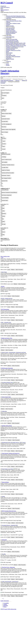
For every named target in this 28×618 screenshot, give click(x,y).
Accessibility (6, 603)
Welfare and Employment (11, 32)
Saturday (3, 221)
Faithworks (4, 411)
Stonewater (4, 539)
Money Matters (9, 52)
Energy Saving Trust (6, 396)
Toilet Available (4, 162)
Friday (2, 218)
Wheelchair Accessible (5, 154)
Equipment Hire (4, 180)
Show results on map (5, 256)
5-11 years (3, 149)
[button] (14, 85)
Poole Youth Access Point (7, 469)
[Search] (26, 79)
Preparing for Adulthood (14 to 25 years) (14, 46)
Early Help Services (10, 28)
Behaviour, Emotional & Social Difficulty (9, 192)
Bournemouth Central (5, 118)
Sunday (2, 205)
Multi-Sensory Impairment (6, 195)
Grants (2, 98)
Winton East (3, 126)
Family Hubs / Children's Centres (13, 23)
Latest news (8, 34)
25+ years (3, 141)
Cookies (5, 604)
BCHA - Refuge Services (6, 298)
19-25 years (3, 138)
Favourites (3, 83)
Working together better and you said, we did (15, 43)
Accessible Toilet (4, 167)
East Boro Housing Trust (7, 382)
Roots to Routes (5, 482)
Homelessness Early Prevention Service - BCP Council (13, 442)
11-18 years (3, 143)
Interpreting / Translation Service (7, 164)
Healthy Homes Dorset (7, 425)
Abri (2, 257)
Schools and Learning (10, 30)
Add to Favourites (19, 269)
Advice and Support (5, 92)
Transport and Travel (10, 49)
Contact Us (7, 61)
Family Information (5, 600)
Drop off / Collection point (6, 159)
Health (7, 51)
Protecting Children (10, 29)
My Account (6, 64)
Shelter (3, 496)
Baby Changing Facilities (6, 178)
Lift (1, 183)
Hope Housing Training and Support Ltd (10, 453)
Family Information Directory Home (14, 20)
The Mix (4, 554)
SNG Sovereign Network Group (9, 510)
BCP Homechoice (5, 309)
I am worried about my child (12, 40)
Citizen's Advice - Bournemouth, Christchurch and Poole (13, 352)
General (14, 16)
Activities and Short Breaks (12, 47)
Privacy (5, 606)
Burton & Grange (4, 132)
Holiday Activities (10, 25)
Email (9, 269)
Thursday (3, 216)
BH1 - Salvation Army (6, 322)
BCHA (2, 286)
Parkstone (3, 116)
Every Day (3, 224)
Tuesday (2, 210)
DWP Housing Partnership (7, 368)
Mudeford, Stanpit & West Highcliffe (8, 129)
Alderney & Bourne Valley (6, 113)
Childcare (8, 22)
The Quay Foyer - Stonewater (8, 567)
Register (8, 65)
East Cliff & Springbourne (6, 124)
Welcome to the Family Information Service (15, 16)
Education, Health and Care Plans (13, 50)
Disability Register (10, 59)
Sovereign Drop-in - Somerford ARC (10, 525)
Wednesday (3, 213)
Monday (2, 208)
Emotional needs (4, 200)
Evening (2, 229)
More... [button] (2, 134)
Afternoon (3, 231)
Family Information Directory (12, 27)
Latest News (8, 18)
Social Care (8, 54)
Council (7, 2)
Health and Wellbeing (10, 33)
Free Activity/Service (5, 239)
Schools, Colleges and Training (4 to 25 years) (16, 45)
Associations (3, 95)
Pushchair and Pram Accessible (7, 172)
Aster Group (4, 272)
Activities (8, 24)
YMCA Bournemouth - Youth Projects (10, 581)
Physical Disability (4, 197)
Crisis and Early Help (10, 55)
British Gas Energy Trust (6, 338)
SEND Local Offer (14, 49)
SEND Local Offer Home (11, 39)
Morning (2, 234)
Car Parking (3, 156)
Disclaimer (5, 605)
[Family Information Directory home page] (8, 609)
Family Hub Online (8, 36)
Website (12, 269)
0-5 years (3, 146)
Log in (7, 63)
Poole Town (3, 110)
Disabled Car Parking (5, 170)
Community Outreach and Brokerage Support (16, 17)
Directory (17, 80)
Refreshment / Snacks (5, 175)
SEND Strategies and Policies (12, 41)
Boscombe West (4, 121)
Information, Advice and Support (13, 56)
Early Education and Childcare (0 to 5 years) (15, 44)
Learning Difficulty (4, 189)
